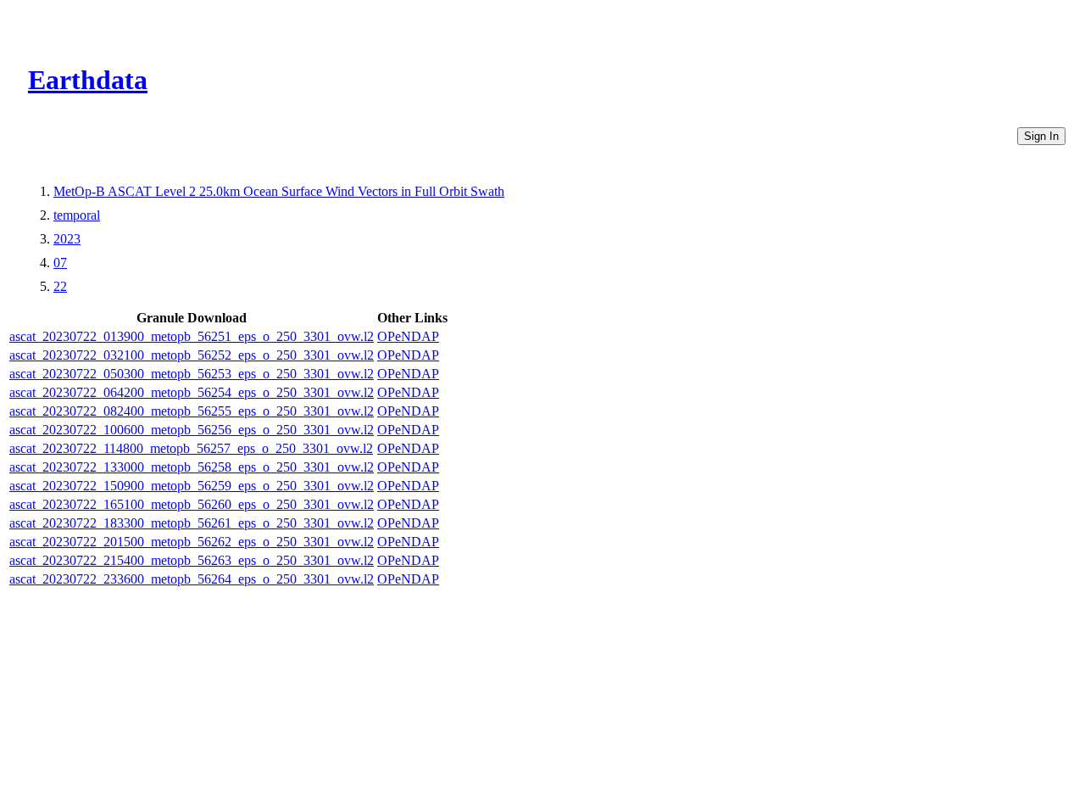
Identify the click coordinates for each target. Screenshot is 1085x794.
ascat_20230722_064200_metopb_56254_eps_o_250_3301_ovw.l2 (191, 392)
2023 (67, 239)
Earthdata (87, 79)
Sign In (1041, 136)
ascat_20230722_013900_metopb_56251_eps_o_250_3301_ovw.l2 (191, 336)
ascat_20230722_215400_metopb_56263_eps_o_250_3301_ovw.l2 (191, 560)
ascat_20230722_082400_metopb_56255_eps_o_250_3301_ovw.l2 (191, 411)
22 (60, 286)
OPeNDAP (408, 336)
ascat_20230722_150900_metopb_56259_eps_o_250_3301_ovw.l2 (191, 485)
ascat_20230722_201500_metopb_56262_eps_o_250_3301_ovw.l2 (191, 541)
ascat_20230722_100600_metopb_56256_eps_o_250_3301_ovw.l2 (191, 429)
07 (60, 262)
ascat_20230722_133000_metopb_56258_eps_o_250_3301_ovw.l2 (191, 467)
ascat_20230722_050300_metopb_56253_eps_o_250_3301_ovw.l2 (191, 373)
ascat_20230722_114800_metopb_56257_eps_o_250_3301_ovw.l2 (191, 448)
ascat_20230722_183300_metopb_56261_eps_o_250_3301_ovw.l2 (191, 523)
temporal (76, 215)
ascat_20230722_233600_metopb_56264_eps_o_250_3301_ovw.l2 (191, 579)
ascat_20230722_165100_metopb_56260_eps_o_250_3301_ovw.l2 (191, 504)
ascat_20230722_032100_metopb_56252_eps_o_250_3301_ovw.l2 (191, 355)
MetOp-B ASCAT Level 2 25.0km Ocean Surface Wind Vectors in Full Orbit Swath (278, 191)
